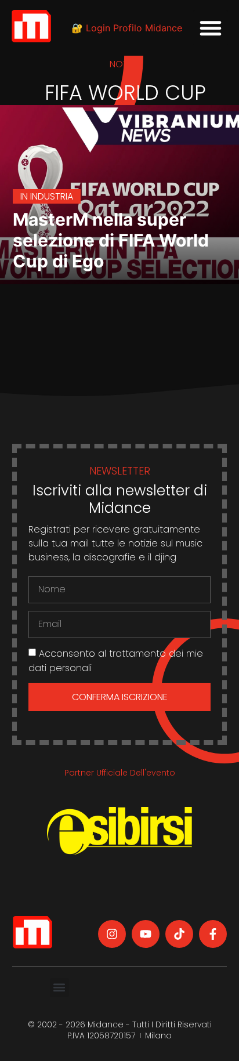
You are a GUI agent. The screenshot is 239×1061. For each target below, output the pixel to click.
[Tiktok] (179, 934)
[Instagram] (112, 934)
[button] (210, 27)
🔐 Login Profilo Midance (126, 28)
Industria (51, 196)
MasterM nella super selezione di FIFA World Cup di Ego (111, 240)
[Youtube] (146, 934)
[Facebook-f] (213, 934)
